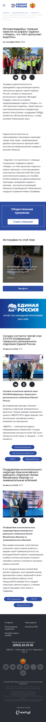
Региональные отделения (11, 628)
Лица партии (30, 622)
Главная (6, 13)
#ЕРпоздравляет (14, 599)
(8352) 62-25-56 (23, 645)
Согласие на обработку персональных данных (23, 700)
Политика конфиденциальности (23, 694)
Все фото (23, 288)
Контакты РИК (31, 627)
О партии (9, 622)
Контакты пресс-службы (12, 634)
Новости (34, 13)
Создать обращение (23, 222)
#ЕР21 (12, 459)
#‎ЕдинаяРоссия (23, 605)
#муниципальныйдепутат (23, 453)
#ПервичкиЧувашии (23, 447)
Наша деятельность (20, 13)
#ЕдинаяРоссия (32, 459)
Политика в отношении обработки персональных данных (23, 697)
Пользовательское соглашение (23, 691)
